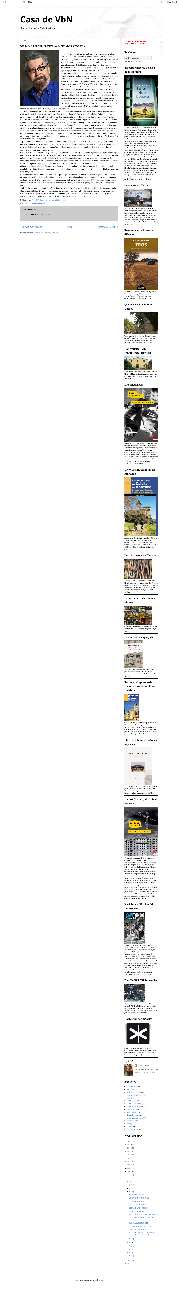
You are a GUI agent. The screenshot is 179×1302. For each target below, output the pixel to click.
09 (130, 1185)
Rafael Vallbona (143, 1065)
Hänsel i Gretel (131, 1112)
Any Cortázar (131, 1089)
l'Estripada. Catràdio (133, 1115)
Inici (69, 226)
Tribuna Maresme (132, 1129)
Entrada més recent (31, 226)
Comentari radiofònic (134, 1095)
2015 (129, 1151)
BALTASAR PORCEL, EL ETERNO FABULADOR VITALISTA (141, 1234)
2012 (129, 1161)
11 (130, 1178)
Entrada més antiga (107, 226)
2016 (129, 1148)
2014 (129, 1154)
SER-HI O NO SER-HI (136, 1201)
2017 (129, 1144)
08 (130, 1188)
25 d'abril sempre (132, 1086)
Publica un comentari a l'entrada (38, 214)
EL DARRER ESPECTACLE (138, 1223)
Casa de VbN (46, 19)
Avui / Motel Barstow (134, 1092)
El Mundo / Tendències (134, 1106)
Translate (141, 61)
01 (130, 1256)
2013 (129, 1158)
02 (130, 1252)
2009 (129, 1172)
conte (128, 1098)
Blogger (101, 1280)
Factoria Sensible (132, 1109)
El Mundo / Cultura (133, 1101)
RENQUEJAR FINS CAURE (139, 1198)
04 (130, 1245)
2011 (129, 1165)
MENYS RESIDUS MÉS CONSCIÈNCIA (143, 1214)
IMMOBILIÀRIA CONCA (138, 1195)
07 (130, 1192)
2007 (129, 1263)
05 (130, 1242)
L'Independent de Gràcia (135, 1118)
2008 (129, 1260)
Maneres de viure (132, 1120)
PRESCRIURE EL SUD (137, 1211)
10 (130, 1181)
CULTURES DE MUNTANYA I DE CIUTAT (141, 1218)
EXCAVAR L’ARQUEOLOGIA (139, 1208)
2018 (129, 1141)
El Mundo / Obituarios (38, 203)
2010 (129, 1168)
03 (130, 1249)
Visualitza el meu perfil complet (145, 1072)
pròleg (129, 1123)
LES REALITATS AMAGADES (140, 1226)
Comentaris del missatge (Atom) (45, 232)
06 (130, 1239)
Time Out (130, 1126)
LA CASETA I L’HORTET (138, 1229)
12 (130, 1175)
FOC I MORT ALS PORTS (138, 1204)
